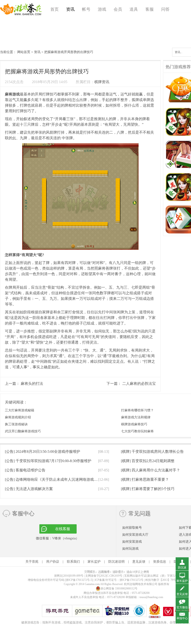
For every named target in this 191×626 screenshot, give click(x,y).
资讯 (70, 9)
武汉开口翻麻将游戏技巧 (23, 431)
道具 (134, 9)
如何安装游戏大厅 (135, 534)
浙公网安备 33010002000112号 (118, 588)
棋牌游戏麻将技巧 (134, 424)
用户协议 (52, 561)
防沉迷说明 (116, 561)
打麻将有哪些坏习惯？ (137, 410)
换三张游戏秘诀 (16, 424)
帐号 (86, 9)
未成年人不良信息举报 (84, 597)
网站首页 (23, 52)
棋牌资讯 (101, 82)
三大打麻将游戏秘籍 (19, 410)
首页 (54, 9)
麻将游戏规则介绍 (18, 417)
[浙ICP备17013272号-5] (79, 580)
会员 (118, 9)
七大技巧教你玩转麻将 (137, 431)
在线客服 (62, 529)
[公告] (42, 451)
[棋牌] (152, 451)
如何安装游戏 (132, 541)
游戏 (102, 9)
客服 (149, 9)
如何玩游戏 (130, 548)
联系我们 (73, 561)
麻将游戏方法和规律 (135, 417)
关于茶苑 (31, 561)
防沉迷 (182, 567)
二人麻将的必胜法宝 (139, 384)
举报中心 (182, 618)
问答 (165, 9)
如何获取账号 (132, 527)
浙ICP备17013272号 (131, 580)
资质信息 (159, 561)
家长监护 (94, 561)
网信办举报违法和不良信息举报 (103, 593)
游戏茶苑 (21, 9)
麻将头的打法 (32, 384)
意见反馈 (138, 561)
